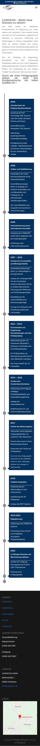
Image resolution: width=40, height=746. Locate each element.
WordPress (21, 743)
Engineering (7, 608)
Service (5, 620)
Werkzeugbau (8, 614)
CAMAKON (7, 626)
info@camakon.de (9, 686)
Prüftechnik (7, 602)
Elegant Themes (21, 740)
